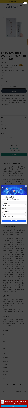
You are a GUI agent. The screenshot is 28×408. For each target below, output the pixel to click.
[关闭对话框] (26, 186)
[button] (25, 3)
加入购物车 (14, 406)
